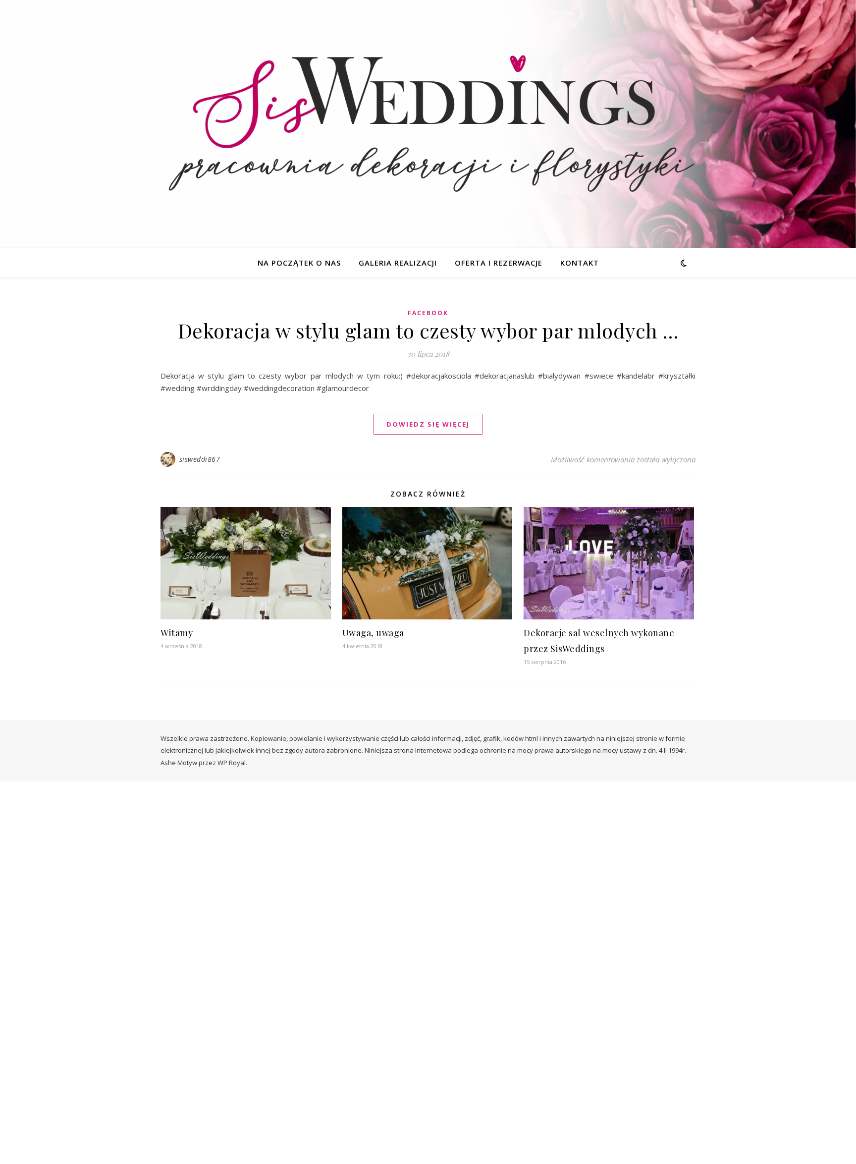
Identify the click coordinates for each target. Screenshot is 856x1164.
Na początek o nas (299, 263)
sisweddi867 (199, 459)
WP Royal (231, 762)
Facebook (428, 313)
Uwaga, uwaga (373, 633)
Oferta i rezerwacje (498, 263)
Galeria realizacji (398, 263)
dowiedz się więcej (428, 424)
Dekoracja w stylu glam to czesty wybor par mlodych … (428, 330)
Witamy (176, 633)
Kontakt (579, 263)
